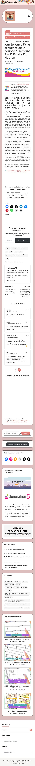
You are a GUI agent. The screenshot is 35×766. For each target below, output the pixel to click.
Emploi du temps (16, 635)
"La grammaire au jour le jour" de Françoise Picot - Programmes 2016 (15, 248)
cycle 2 (24, 587)
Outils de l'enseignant (20, 679)
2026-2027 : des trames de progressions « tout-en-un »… (17, 557)
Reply (27, 310)
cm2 (15, 251)
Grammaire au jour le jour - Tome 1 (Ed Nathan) (15, 34)
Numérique (25, 635)
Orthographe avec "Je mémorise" (13, 608)
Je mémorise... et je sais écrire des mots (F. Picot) (16, 604)
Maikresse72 (12, 268)
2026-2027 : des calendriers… (12, 562)
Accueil (8, 635)
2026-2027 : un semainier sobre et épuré (14, 553)
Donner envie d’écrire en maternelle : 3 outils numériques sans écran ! (15, 566)
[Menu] (29, 16)
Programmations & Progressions (18, 681)
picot (7, 258)
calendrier (8, 581)
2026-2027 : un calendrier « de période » (14, 549)
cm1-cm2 (8, 587)
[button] (11, 280)
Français (7, 30)
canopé (17, 581)
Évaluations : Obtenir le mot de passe (17, 444)
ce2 (6, 251)
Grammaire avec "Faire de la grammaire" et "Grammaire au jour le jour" (16, 37)
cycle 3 (20, 251)
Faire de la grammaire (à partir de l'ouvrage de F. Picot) (16, 594)
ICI (26, 198)
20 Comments (10, 63)
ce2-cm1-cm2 (9, 584)
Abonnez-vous (23, 240)
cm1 (11, 251)
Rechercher (26, 433)
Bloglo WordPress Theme (17, 763)
